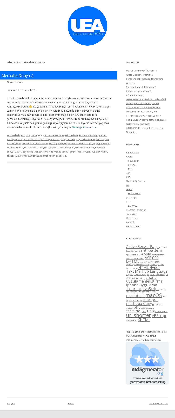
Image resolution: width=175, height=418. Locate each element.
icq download (140, 274)
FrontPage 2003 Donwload (137, 264)
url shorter (138, 315)
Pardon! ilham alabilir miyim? (141, 87)
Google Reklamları (25, 143)
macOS (153, 295)
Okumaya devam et (84, 127)
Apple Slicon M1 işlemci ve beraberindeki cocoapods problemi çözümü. (144, 78)
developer (133, 160)
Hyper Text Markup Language (79, 143)
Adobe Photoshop (88, 135)
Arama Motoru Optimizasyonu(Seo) (41, 139)
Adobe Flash (13, 135)
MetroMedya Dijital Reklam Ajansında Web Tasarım (41, 151)
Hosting (53, 143)
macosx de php (136, 300)
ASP (23, 135)
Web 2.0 (130, 222)
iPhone (132, 164)
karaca (163, 289)
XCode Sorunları (134, 95)
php (137, 307)
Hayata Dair (134, 193)
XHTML (104, 151)
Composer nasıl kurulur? (138, 91)
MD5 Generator (134, 335)
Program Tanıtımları (136, 209)
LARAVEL (132, 205)
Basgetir (11, 403)
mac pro (150, 299)
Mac (130, 168)
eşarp (142, 262)
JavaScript (104, 143)
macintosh (135, 295)
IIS (97, 143)
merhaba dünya (140, 303)
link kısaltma (131, 292)
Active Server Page (54, 135)
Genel (34, 135)
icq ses (150, 274)
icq (127, 274)
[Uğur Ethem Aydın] (87, 46)
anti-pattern (151, 250)
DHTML (100, 139)
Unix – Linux (132, 218)
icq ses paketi (159, 274)
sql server (131, 213)
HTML (60, 143)
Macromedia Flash (33, 147)
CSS (28, 135)
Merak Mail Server (84, 147)
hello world (42, 143)
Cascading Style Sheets (78, 139)
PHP (128, 201)
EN (127, 185)
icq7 (131, 274)
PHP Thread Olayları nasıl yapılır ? (143, 115)
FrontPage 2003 (152, 262)
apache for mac (133, 255)
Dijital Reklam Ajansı (158, 403)
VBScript (95, 151)
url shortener (161, 311)
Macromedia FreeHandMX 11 (59, 147)
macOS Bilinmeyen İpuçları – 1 (141, 70)
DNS (107, 139)
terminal (133, 310)
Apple (129, 156)
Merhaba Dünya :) (17, 75)
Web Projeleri (133, 226)
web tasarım (131, 320)
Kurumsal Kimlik (15, 147)
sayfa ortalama (147, 308)
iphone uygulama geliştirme (144, 279)
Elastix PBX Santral (135, 181)
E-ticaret (11, 143)
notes (71, 403)
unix (151, 310)
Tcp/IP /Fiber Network (79, 151)
